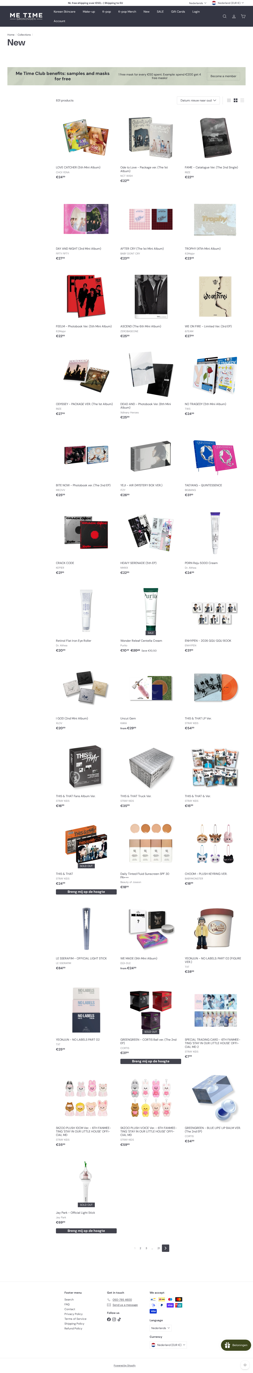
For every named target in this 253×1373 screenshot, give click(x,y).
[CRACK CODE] (86, 541)
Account (59, 21)
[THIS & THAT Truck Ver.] (150, 774)
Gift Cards (178, 12)
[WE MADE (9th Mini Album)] (150, 936)
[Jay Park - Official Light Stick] (86, 1193)
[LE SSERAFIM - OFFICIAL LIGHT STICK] (86, 936)
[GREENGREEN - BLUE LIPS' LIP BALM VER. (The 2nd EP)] (215, 1107)
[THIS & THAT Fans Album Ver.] (86, 774)
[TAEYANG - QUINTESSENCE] (215, 463)
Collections (24, 34)
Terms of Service (75, 1319)
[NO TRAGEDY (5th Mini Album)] (215, 382)
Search (69, 1299)
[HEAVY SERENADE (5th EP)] (150, 541)
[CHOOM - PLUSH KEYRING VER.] (215, 851)
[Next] (165, 1248)
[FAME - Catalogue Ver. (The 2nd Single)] (215, 145)
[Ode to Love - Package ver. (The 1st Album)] (150, 147)
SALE (160, 12)
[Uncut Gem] (150, 696)
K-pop (106, 12)
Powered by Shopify (125, 1365)
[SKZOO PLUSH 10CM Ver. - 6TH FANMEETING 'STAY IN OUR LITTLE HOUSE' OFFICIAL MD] (86, 1109)
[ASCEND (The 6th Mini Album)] (150, 304)
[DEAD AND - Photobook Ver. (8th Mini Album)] (150, 383)
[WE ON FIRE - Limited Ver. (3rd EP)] (215, 304)
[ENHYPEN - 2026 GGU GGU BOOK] (215, 618)
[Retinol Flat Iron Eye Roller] (86, 618)
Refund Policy (73, 1328)
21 (158, 1248)
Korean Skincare (64, 12)
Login (196, 12)
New (146, 12)
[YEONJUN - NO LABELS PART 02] (86, 1017)
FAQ (67, 1304)
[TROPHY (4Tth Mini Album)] (215, 226)
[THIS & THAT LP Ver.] (215, 696)
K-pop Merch (127, 12)
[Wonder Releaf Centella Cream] (150, 618)
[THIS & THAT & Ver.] (215, 774)
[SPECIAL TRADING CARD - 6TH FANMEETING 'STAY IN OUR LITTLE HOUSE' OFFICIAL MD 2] (215, 1020)
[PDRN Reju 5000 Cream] (215, 541)
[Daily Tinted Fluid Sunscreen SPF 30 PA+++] (150, 853)
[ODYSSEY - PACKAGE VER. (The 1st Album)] (86, 382)
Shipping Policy (74, 1324)
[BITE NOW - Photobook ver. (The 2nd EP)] (86, 463)
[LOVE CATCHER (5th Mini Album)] (86, 145)
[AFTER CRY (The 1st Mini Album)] (150, 226)
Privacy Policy (73, 1314)
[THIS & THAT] (86, 854)
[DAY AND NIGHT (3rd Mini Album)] (86, 226)
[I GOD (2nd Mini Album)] (86, 696)
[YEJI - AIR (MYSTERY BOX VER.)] (150, 463)
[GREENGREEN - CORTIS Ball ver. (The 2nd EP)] (150, 1022)
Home (10, 34)
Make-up (89, 12)
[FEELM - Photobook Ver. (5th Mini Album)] (86, 304)
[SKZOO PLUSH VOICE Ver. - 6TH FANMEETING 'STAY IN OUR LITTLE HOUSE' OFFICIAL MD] (150, 1109)
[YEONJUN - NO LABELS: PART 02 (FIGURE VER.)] (215, 938)
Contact (69, 1309)
